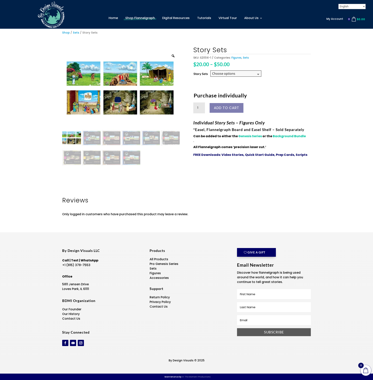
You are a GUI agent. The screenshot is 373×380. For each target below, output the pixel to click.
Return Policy (160, 297)
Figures (236, 58)
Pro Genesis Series (164, 264)
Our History (71, 314)
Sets (76, 33)
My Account (334, 19)
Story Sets (200, 73)
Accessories (159, 278)
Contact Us (71, 318)
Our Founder (71, 309)
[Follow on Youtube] (73, 343)
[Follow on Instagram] (81, 343)
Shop (66, 33)
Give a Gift (256, 252)
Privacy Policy (160, 302)
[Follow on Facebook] (65, 343)
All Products (159, 259)
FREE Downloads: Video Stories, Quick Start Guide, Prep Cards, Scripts (250, 155)
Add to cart (226, 107)
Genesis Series (250, 136)
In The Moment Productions (196, 376)
